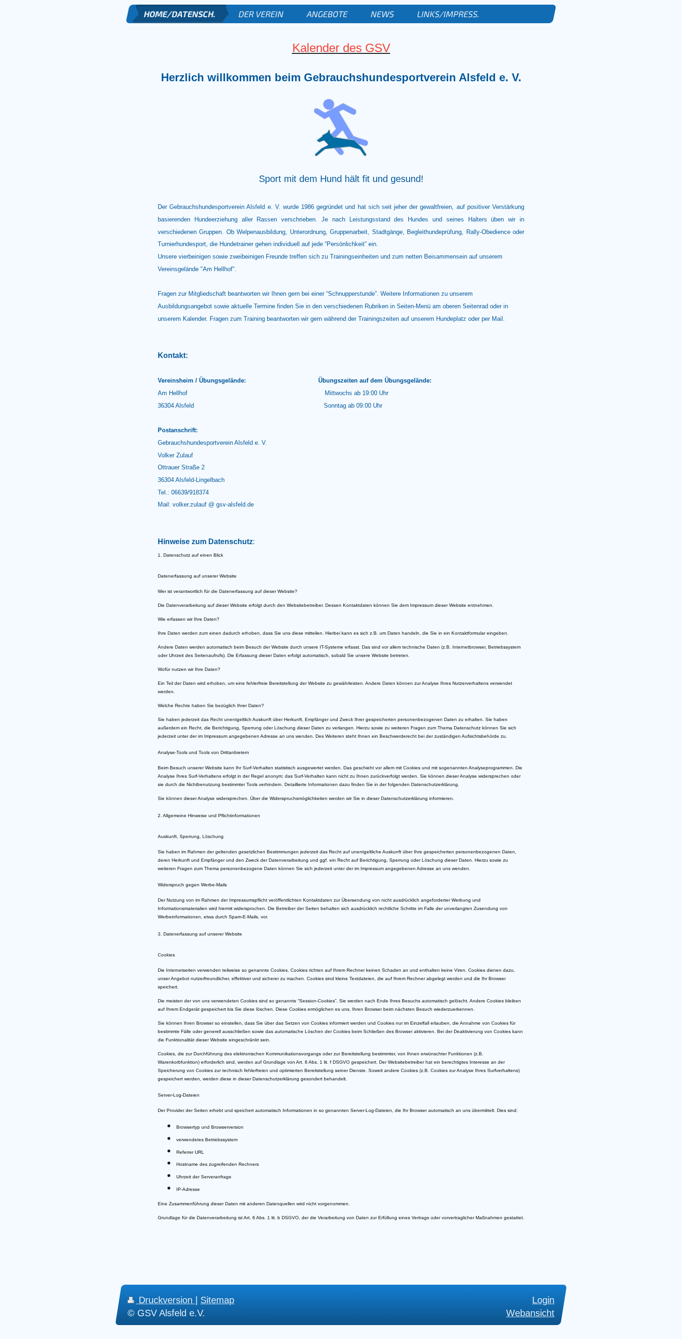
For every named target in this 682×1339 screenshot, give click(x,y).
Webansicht (530, 1312)
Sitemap (217, 1300)
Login (543, 1300)
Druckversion (165, 1300)
